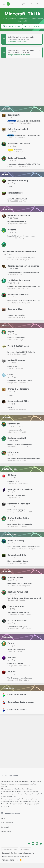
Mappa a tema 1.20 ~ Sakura (17, 561)
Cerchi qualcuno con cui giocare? (23, 266)
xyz (21, 152)
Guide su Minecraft (16, 158)
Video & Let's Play (15, 540)
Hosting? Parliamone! (17, 592)
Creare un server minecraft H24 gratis (21, 258)
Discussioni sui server (18, 294)
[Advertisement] (22, 82)
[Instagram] (37, 843)
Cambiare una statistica (15, 315)
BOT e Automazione (17, 620)
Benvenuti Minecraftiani (18, 215)
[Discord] (33, 843)
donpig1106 (23, 223)
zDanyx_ (21, 238)
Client (10, 374)
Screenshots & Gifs (16, 555)
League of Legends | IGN (16, 495)
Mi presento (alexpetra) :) (16, 222)
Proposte (11, 229)
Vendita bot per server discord (18, 612)
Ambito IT (6, 571)
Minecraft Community (17, 180)
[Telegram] (29, 843)
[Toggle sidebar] (41, 4)
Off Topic (11, 475)
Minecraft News (15, 193)
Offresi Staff (13, 452)
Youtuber (11, 671)
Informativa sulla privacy (10, 856)
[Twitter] (41, 843)
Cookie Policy (6, 831)
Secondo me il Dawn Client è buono (19, 381)
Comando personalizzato (16, 338)
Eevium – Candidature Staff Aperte (19, 444)
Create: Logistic (13, 366)
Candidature (8, 688)
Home (3, 818)
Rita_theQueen (24, 680)
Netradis (22, 600)
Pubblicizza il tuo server (18, 280)
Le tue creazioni (9, 534)
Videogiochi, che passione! (20, 489)
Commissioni (13, 423)
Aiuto (22, 856)
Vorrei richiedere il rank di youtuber (19, 678)
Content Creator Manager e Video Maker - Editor (24, 286)
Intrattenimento (9, 469)
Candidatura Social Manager (20, 702)
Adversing (22, 409)
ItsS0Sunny (25, 446)
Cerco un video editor (15, 430)
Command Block (15, 309)
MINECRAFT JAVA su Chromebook (19, 584)
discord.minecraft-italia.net (18, 41)
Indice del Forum (7, 823)
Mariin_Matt (23, 317)
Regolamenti (13, 115)
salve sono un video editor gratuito (19, 524)
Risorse (5, 325)
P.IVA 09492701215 (8, 860)
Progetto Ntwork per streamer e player (21, 236)
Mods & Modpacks (16, 360)
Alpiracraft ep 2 (13, 481)
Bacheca (6, 109)
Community (7, 209)
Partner (11, 643)
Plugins (10, 331)
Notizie (5, 174)
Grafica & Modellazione (18, 389)
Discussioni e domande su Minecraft (19, 251)
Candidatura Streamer (15, 664)
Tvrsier (21, 368)
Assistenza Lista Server (18, 143)
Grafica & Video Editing (18, 518)
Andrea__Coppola (25, 614)
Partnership (7, 637)
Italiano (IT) (26, 849)
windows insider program (16, 510)
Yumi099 (23, 432)
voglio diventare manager (16, 649)
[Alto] (17, 860)
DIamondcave (23, 483)
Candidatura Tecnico (17, 709)
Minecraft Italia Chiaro (9, 849)
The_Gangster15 (23, 166)
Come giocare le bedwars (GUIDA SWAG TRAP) (24, 164)
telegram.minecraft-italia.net (19, 55)
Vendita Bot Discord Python (17, 627)
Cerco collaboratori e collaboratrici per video (23, 272)
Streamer (11, 657)
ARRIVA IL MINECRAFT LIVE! (17, 199)
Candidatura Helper (16, 694)
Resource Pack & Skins (18, 401)
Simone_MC (25, 288)
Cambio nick (15, 150)
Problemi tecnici (15, 577)
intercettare (23, 563)
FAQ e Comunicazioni (17, 129)
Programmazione (15, 606)
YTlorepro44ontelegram (27, 549)
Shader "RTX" (12, 407)
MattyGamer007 (26, 512)
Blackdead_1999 (24, 666)
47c (19, 497)
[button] (3, 4)
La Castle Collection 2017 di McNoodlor (21, 352)
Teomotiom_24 (24, 383)
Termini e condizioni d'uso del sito (22, 853)
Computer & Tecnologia (18, 503)
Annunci (6, 417)
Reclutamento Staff (16, 438)
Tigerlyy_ (22, 274)
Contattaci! (5, 827)
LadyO (24, 354)
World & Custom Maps (18, 346)
